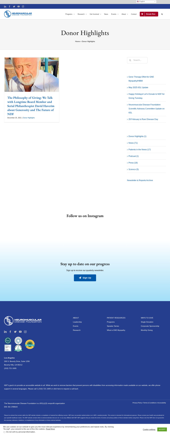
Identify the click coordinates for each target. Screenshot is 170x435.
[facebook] (10, 332)
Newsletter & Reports (136, 180)
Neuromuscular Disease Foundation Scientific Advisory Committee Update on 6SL (147, 109)
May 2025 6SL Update (138, 87)
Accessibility (162, 403)
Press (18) (133, 163)
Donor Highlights (29, 118)
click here (57, 389)
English (142, 1)
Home (77, 41)
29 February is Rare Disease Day (143, 119)
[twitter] (15, 332)
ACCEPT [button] (162, 429)
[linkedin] (5, 332)
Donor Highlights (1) (137, 136)
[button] (162, 14)
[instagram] (25, 332)
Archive (149, 180)
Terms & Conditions (149, 403)
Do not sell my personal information (20, 432)
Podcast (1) (134, 156)
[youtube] (20, 332)
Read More (50, 429)
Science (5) (134, 169)
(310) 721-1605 (10, 368)
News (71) (133, 143)
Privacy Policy (137, 403)
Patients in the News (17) (140, 149)
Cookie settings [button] (149, 430)
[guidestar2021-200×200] (18, 338)
